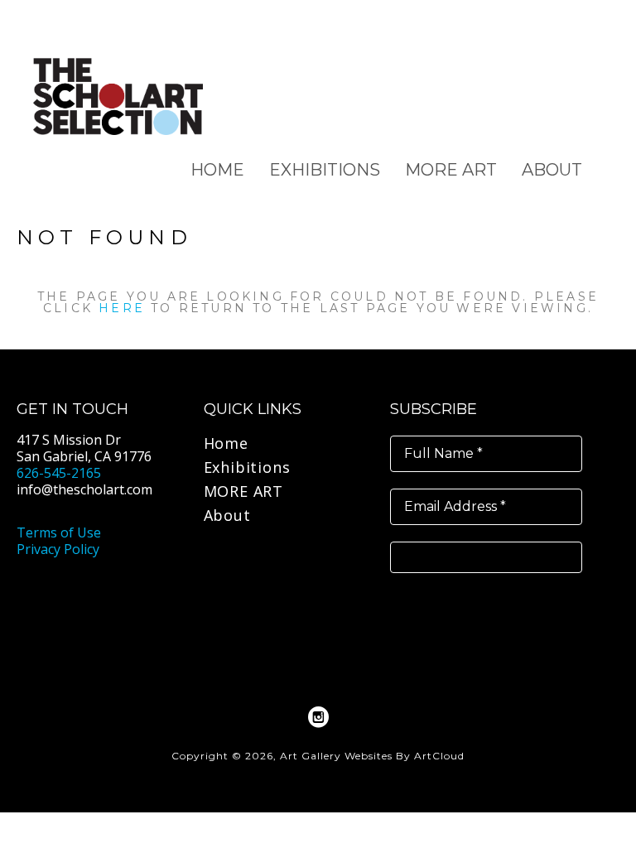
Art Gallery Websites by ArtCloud (372, 755)
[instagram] (318, 717)
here (122, 308)
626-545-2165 (59, 473)
